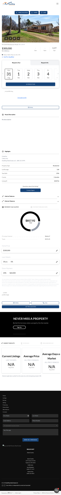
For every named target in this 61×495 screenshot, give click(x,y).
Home (4, 395)
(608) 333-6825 (30, 473)
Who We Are (6, 409)
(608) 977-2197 (30, 469)
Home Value (6, 407)
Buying (4, 400)
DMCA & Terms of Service (48, 493)
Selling (4, 402)
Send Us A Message (30, 439)
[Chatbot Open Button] (56, 490)
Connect (5, 412)
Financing (5, 405)
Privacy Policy (37, 493)
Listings (4, 398)
